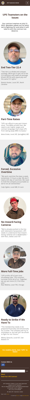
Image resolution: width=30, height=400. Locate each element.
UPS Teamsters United (13, 3)
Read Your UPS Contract (9, 376)
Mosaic (18, 395)
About (3, 374)
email (8, 394)
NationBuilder (25, 395)
